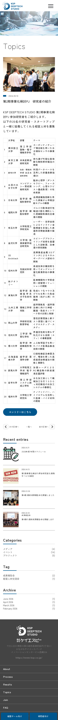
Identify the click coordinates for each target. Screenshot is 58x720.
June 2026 (8, 598)
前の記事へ (44, 426)
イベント (29, 552)
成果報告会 (29, 575)
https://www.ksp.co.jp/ (29, 658)
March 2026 (8, 605)
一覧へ (29, 426)
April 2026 (8, 602)
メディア (29, 549)
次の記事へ (14, 426)
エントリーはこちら (20, 412)
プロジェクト (29, 555)
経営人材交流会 (29, 578)
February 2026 (10, 608)
